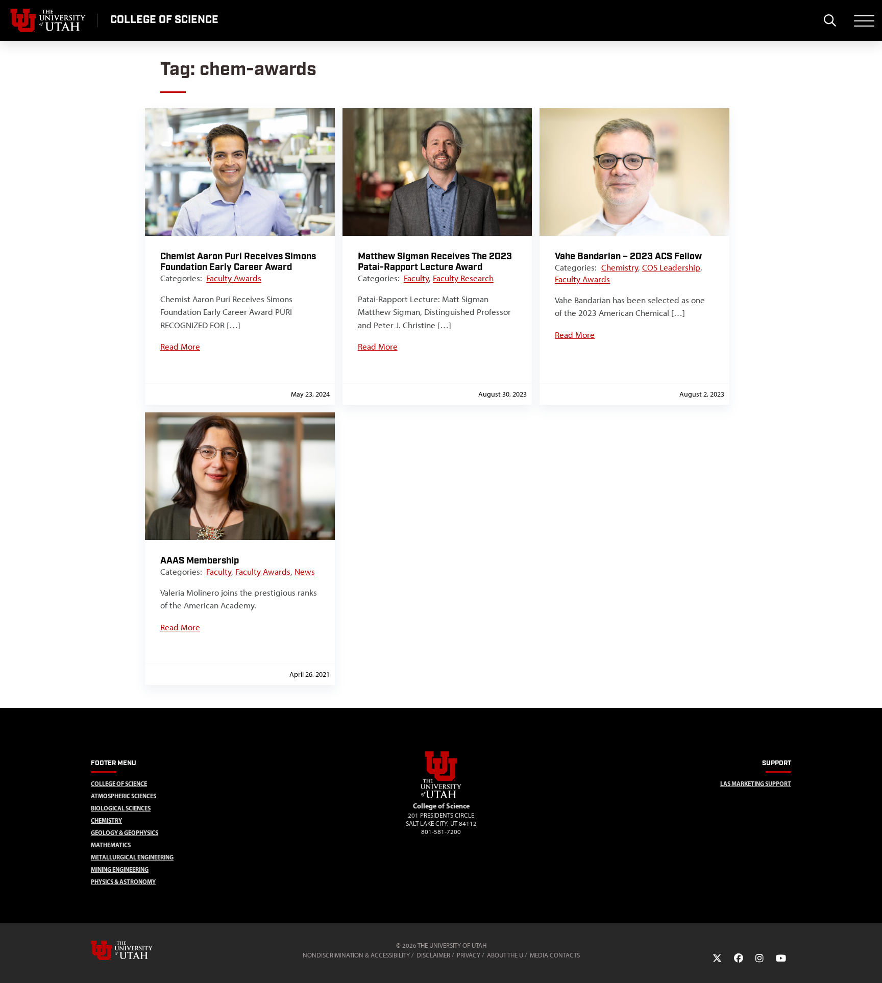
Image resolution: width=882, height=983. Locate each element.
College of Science (119, 784)
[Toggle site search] (829, 20)
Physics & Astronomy (123, 882)
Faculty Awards (233, 278)
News (305, 572)
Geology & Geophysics (124, 833)
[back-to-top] (869, 963)
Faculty (416, 278)
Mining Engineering (120, 869)
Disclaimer (433, 955)
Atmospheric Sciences (123, 796)
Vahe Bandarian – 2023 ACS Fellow (628, 256)
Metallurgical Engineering (132, 857)
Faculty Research (463, 278)
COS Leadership (671, 267)
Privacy (468, 955)
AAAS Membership (199, 561)
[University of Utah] (136, 950)
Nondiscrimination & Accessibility (356, 955)
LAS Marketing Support (755, 784)
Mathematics (111, 845)
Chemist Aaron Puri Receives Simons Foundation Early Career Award (238, 262)
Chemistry (619, 267)
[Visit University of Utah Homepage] (48, 20)
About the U (505, 955)
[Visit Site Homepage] (441, 796)
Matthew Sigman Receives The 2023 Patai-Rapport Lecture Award (435, 262)
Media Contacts (555, 955)
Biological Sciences (121, 808)
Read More (180, 346)
